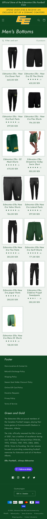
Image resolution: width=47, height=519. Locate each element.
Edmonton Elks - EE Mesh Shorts (12, 160)
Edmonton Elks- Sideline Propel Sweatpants (34, 293)
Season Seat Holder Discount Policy (18, 382)
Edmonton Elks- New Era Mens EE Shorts (12, 336)
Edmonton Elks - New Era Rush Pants (13, 117)
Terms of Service (11, 404)
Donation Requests (12, 393)
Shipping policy (17, 517)
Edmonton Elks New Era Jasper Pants (12, 291)
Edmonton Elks (18, 510)
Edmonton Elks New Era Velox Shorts (12, 205)
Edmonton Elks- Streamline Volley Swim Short (34, 162)
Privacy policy (38, 513)
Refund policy (15, 513)
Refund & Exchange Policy (15, 371)
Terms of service (27, 513)
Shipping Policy (11, 376)
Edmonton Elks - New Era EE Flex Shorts (34, 75)
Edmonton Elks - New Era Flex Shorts (34, 117)
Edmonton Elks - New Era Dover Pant (13, 75)
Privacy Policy (10, 398)
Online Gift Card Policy (14, 387)
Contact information (31, 517)
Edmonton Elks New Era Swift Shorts (34, 248)
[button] (3, 20)
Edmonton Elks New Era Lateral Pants (34, 205)
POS (25, 510)
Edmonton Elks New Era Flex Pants (12, 248)
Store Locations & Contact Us (16, 366)
